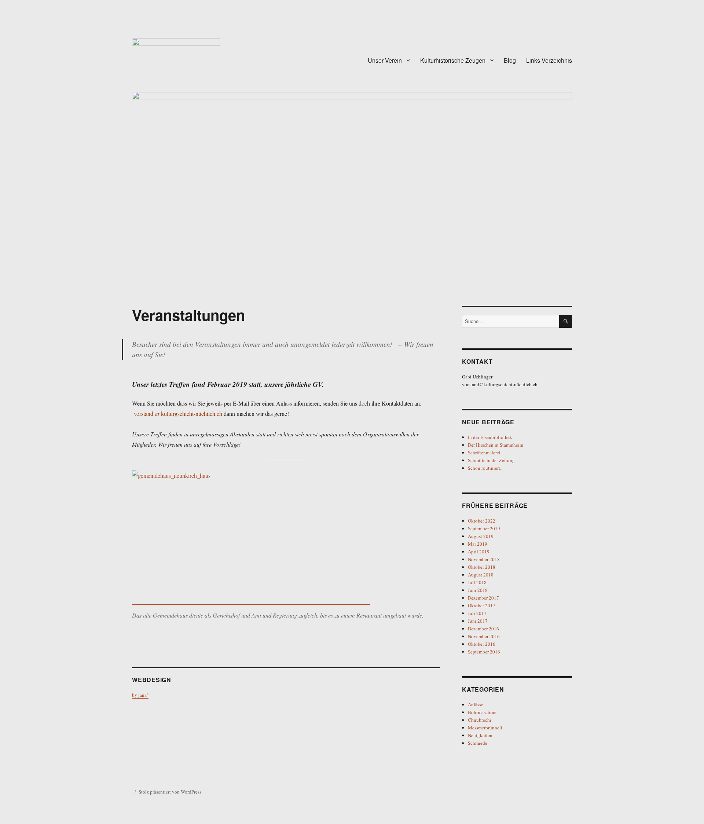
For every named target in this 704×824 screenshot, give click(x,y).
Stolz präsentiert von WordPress (170, 791)
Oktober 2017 (481, 605)
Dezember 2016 (483, 628)
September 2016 (484, 651)
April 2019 (478, 551)
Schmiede (477, 743)
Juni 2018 (478, 590)
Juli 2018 (477, 582)
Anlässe (475, 704)
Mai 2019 (477, 544)
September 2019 (484, 528)
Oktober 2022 (481, 520)
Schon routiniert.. (485, 468)
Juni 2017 (478, 621)
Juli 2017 (477, 613)
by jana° (140, 695)
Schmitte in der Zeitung (491, 460)
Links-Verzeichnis (549, 60)
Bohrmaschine (482, 712)
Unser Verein (385, 60)
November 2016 (484, 636)
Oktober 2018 (481, 567)
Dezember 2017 (483, 597)
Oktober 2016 (481, 644)
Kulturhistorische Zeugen (452, 60)
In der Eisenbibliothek (490, 437)
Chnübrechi (479, 720)
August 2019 (481, 536)
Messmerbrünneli (485, 727)
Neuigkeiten (480, 735)
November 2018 (484, 559)
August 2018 (481, 574)
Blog (510, 60)
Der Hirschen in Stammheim (495, 445)
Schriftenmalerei (484, 452)
